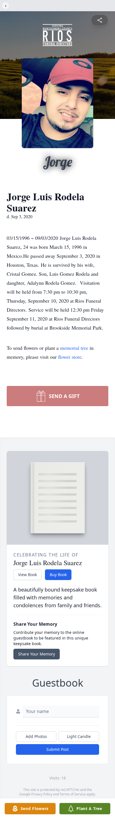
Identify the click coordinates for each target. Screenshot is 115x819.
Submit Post (57, 749)
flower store (70, 356)
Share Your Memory (36, 654)
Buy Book (58, 574)
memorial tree (74, 347)
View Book (27, 574)
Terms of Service (73, 794)
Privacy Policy (41, 794)
